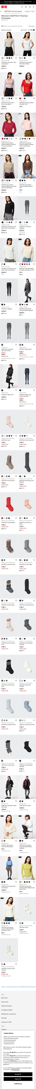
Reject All (18, 1079)
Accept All (18, 1074)
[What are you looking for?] (22, 7)
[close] (2, 2)
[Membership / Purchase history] (26, 7)
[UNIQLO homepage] (4, 7)
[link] (20, 2)
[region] (18, 1060)
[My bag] (30, 7)
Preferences (18, 1083)
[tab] (13, 11)
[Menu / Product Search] (33, 7)
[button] (9, 44)
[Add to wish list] (16, 58)
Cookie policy (15, 1069)
